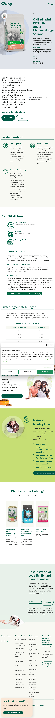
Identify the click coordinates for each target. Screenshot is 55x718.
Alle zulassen (45, 371)
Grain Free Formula (19, 652)
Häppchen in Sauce (33, 663)
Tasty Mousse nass (33, 669)
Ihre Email (31, 601)
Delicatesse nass (32, 677)
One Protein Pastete (19, 668)
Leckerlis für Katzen (33, 689)
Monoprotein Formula (20, 645)
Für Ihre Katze (33, 636)
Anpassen (26, 371)
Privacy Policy (40, 614)
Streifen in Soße (18, 679)
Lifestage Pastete (19, 661)
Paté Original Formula (20, 659)
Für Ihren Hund (20, 636)
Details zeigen (47, 367)
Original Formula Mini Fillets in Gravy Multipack (34, 655)
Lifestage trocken (19, 643)
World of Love (6, 636)
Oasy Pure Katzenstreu (34, 692)
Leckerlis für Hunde (19, 687)
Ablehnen (10, 371)
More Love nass (32, 687)
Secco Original (32, 639)
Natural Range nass (19, 684)
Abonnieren (47, 602)
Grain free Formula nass (20, 674)
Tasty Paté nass (18, 677)
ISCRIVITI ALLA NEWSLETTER (13, 712)
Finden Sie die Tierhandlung (12, 396)
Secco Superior (32, 641)
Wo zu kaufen (8, 117)
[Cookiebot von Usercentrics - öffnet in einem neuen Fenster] (47, 345)
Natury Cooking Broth (34, 682)
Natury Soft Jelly (18, 682)
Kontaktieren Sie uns (23, 117)
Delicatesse (31, 674)
